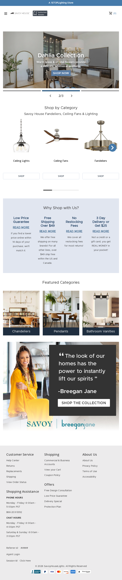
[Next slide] (72, 96)
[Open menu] (6, 13)
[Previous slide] (50, 96)
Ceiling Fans (61, 161)
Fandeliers (101, 161)
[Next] (112, 148)
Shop (21, 176)
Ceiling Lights (21, 161)
